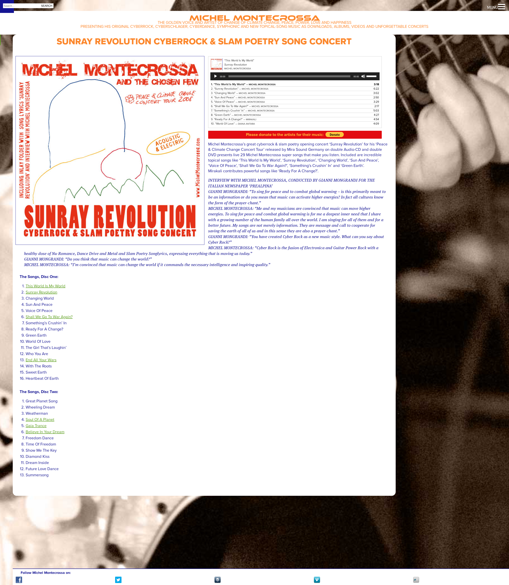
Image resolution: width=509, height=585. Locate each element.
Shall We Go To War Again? (49, 317)
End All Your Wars (41, 360)
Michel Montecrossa (254, 16)
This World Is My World (45, 286)
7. (243, 110)
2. (239, 88)
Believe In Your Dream (45, 432)
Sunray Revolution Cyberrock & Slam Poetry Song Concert (204, 41)
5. (238, 102)
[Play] (216, 76)
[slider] (372, 75)
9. (233, 119)
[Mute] (363, 76)
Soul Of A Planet (40, 419)
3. (238, 93)
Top (499, 567)
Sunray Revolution (41, 292)
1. (243, 84)
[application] (294, 76)
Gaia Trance (36, 425)
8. (236, 115)
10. (233, 123)
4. (238, 97)
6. (244, 106)
